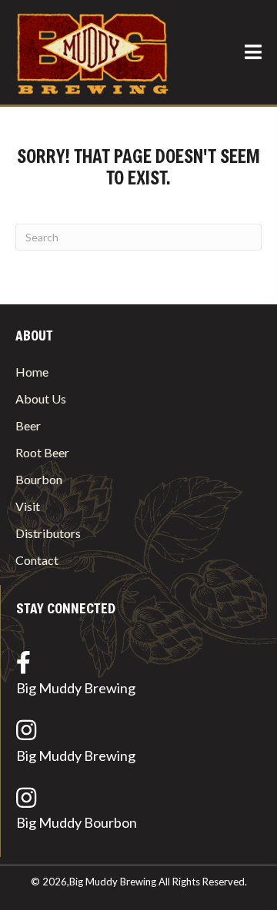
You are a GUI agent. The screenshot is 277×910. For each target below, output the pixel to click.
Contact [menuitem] (36, 560)
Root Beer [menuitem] (42, 452)
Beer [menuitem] (28, 425)
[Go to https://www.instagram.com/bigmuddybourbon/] (139, 812)
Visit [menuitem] (27, 506)
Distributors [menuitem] (48, 533)
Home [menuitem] (31, 371)
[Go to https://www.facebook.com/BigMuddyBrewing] (139, 677)
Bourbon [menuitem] (38, 479)
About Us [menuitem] (40, 398)
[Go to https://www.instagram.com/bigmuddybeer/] (139, 745)
